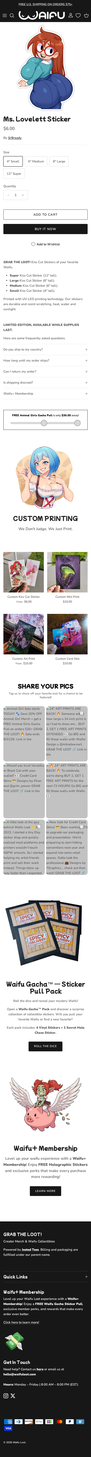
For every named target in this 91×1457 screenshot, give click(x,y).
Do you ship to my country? (23, 349)
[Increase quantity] (24, 195)
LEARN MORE (45, 1191)
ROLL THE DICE (45, 1046)
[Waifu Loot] (42, 15)
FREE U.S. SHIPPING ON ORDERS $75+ (45, 4)
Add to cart (45, 214)
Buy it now (46, 229)
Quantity (9, 186)
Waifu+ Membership (18, 393)
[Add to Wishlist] (39, 557)
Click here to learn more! (21, 1322)
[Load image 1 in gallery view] (45, 67)
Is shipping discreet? (18, 382)
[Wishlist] (78, 15)
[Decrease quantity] (7, 195)
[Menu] (4, 15)
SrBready (15, 138)
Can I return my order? (19, 371)
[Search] (14, 15)
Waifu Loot (19, 1442)
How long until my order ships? (26, 360)
